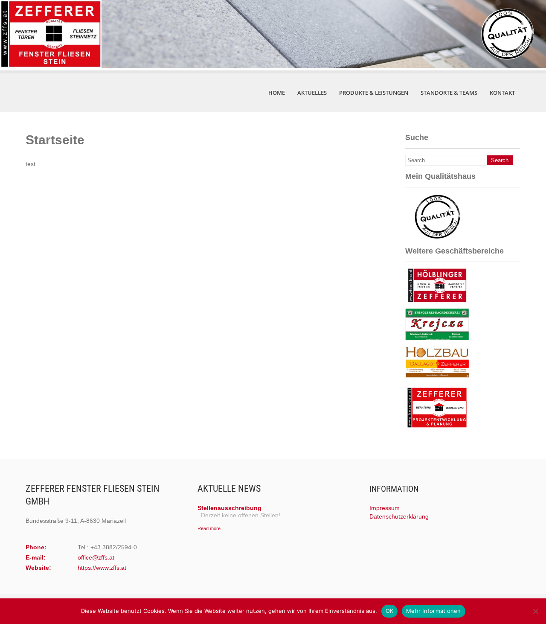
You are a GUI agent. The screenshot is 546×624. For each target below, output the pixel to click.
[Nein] (535, 611)
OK (390, 610)
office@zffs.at (96, 557)
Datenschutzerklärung (399, 516)
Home (276, 92)
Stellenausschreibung (229, 507)
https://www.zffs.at (102, 567)
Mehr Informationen (433, 610)
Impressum (384, 507)
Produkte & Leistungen (373, 92)
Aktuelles (312, 92)
